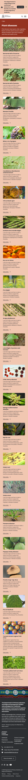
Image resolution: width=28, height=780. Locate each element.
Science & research (19, 737)
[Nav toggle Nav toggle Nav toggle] (25, 16)
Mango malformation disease (10, 408)
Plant (4, 21)
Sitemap (3, 773)
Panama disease (9, 523)
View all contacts (8, 758)
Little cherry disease (10, 379)
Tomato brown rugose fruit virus (12, 637)
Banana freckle (8, 111)
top (25, 778)
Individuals (4, 737)
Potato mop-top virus (10, 580)
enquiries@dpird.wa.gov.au (11, 752)
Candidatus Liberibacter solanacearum (11, 172)
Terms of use (16, 773)
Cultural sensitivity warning (8, 775)
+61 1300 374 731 (8, 747)
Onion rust (6, 467)
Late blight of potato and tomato (11, 349)
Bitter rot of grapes (9, 141)
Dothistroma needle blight (12, 230)
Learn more (20, 7)
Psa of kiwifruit (8, 610)
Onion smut (7, 495)
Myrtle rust (6, 437)
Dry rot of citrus (8, 260)
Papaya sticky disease (10, 552)
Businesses (5, 739)
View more (6, 65)
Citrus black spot (9, 201)
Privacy (9, 773)
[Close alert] (26, 7)
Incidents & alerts (18, 743)
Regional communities (7, 742)
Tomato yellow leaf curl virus (13, 671)
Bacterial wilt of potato (11, 83)
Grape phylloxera (9, 318)
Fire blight (6, 290)
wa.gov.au (18, 775)
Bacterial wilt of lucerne (11, 53)
